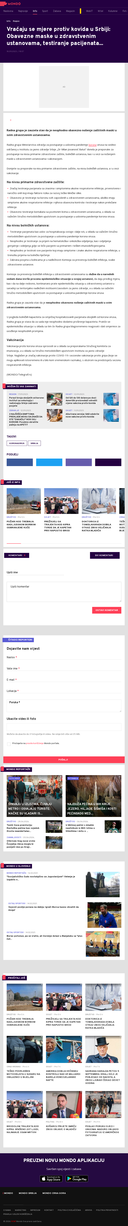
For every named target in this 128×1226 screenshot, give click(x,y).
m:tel (13, 1221)
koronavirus (16, 443)
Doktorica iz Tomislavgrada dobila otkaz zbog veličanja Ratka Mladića (96, 526)
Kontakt (49, 1210)
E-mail (12, 680)
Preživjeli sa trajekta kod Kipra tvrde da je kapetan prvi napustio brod (57, 526)
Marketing (20, 1210)
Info (8, 21)
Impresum (35, 1210)
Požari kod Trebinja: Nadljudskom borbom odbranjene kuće (21, 524)
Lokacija (13, 691)
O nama (7, 1210)
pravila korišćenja (35, 743)
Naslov (12, 657)
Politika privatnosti (107, 1210)
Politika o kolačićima (69, 1210)
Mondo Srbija (28, 1193)
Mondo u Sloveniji (18, 866)
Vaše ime (13, 668)
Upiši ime (12, 572)
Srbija (34, 443)
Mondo (8, 1193)
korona (92, 144)
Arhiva (88, 1210)
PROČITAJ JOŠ (16, 978)
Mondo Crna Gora (54, 1193)
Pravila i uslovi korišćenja (17, 1214)
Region (16, 21)
